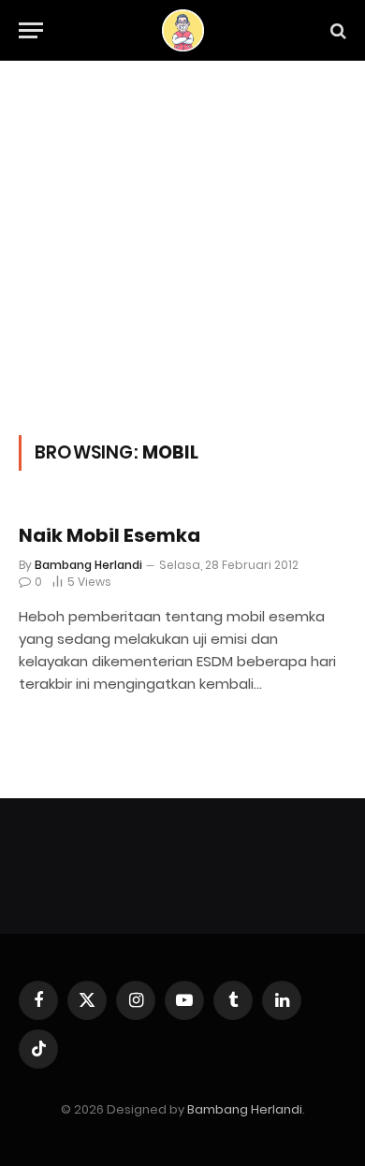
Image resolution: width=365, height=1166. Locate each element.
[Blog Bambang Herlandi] (183, 30)
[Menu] (31, 30)
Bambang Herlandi (244, 1109)
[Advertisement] (182, 267)
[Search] (336, 30)
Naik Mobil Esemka (109, 535)
